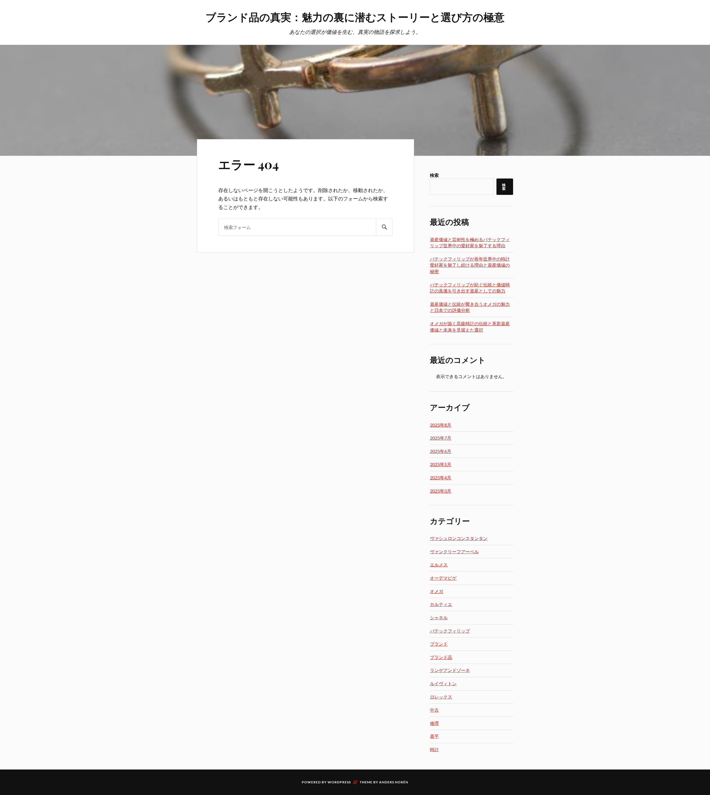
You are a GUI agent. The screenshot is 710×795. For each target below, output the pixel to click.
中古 (434, 709)
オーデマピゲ (443, 577)
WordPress (339, 782)
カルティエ (441, 604)
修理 (434, 723)
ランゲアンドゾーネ (450, 670)
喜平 (434, 736)
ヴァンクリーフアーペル (454, 551)
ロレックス (441, 696)
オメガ (436, 591)
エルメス (439, 564)
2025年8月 (440, 424)
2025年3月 (440, 490)
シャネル (439, 617)
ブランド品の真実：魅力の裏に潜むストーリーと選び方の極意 (355, 17)
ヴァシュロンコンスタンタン (459, 538)
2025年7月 (440, 437)
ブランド (439, 643)
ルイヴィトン (443, 683)
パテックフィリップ (450, 630)
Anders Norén (393, 782)
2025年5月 (440, 464)
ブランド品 (441, 657)
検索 (434, 175)
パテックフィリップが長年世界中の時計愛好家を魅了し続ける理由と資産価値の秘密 (470, 265)
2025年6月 (440, 451)
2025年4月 (440, 477)
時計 (434, 749)
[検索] (384, 227)
